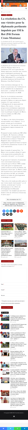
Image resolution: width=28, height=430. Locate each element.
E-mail (3, 289)
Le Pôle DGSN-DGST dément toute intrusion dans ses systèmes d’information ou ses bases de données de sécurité (18, 327)
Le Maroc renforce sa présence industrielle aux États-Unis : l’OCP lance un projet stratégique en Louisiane (18, 345)
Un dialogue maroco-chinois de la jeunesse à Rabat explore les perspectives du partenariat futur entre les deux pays (18, 318)
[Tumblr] (14, 211)
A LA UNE (8, 12)
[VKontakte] (3, 214)
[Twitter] (7, 211)
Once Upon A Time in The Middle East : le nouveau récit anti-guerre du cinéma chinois (18, 392)
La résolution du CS (14, 199)
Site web (3, 295)
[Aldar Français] (14, 5)
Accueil (3, 12)
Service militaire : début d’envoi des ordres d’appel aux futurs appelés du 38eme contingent (21, 234)
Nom (2, 284)
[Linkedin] (10, 211)
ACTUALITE (9, 15)
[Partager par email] (7, 214)
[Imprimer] (10, 214)
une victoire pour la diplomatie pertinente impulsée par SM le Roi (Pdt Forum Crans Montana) (14, 204)
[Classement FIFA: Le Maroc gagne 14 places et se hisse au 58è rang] (7, 226)
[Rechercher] (26, 8)
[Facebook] (3, 211)
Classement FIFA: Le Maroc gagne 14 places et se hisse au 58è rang (6, 233)
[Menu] (2, 8)
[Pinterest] (18, 211)
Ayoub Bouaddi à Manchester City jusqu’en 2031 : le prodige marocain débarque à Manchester (18, 364)
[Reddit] (21, 211)
